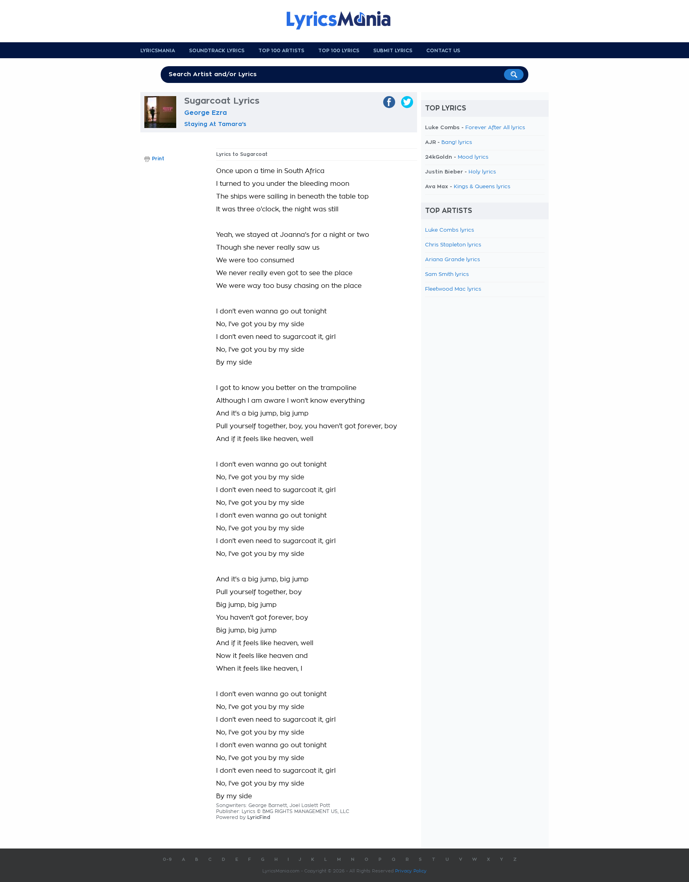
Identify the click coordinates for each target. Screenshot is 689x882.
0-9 (167, 859)
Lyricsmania (157, 50)
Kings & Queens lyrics (482, 186)
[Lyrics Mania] (344, 20)
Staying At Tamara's (215, 124)
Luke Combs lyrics (449, 230)
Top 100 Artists (281, 50)
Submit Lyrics (392, 50)
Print (158, 158)
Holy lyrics (482, 172)
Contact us (443, 50)
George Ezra (205, 113)
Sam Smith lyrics (447, 274)
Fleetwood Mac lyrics (453, 289)
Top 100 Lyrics (338, 50)
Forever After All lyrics (495, 127)
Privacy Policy (411, 871)
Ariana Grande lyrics (452, 259)
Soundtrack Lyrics (216, 50)
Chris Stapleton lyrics (453, 245)
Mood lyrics (473, 157)
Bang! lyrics (456, 142)
